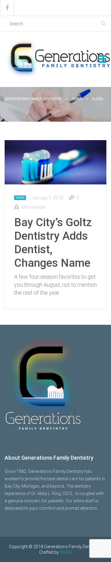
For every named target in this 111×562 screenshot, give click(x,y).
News (20, 197)
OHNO (66, 552)
